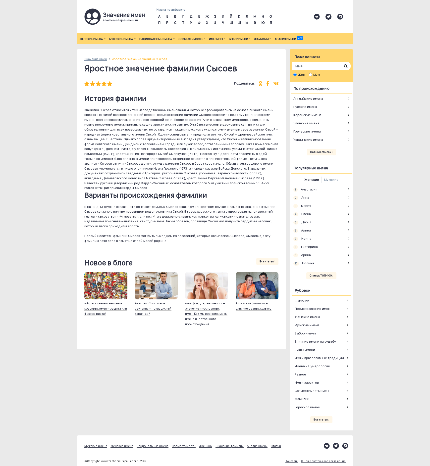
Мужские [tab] (331, 180)
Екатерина (306, 247)
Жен (301, 75)
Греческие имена (307, 131)
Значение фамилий (229, 446)
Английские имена (308, 98)
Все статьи (267, 261)
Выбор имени (238, 39)
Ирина (303, 238)
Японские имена (306, 123)
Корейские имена (307, 115)
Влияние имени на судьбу (315, 341)
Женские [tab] (311, 180)
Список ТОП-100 (321, 275)
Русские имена (305, 107)
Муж (316, 75)
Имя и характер (307, 382)
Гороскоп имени (307, 407)
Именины (216, 39)
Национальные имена (155, 39)
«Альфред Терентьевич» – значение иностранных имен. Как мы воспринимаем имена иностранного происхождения (206, 313)
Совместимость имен (312, 391)
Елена (303, 214)
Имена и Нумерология (312, 366)
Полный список (321, 152)
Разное (300, 374)
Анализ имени (288, 39)
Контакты (291, 461)
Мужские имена (121, 39)
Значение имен (95, 59)
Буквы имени (305, 350)
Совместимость (190, 39)
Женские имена (91, 39)
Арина (303, 255)
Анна (302, 197)
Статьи (276, 446)
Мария (303, 206)
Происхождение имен (312, 309)
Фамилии (261, 39)
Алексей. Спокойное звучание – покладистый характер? (153, 308)
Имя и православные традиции (319, 358)
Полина (304, 263)
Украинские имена (308, 139)
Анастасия (306, 189)
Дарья (303, 222)
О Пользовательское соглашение (323, 461)
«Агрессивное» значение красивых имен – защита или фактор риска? (105, 308)
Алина (303, 230)
